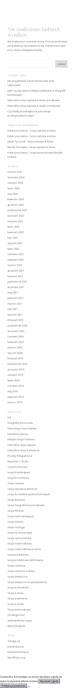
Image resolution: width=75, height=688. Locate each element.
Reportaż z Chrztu (18, 461)
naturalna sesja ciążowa (22, 445)
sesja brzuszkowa (18, 477)
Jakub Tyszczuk (16, 141)
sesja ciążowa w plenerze (22, 489)
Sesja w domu (16, 593)
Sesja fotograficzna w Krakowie (26, 505)
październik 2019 (17, 364)
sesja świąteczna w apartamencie (27, 582)
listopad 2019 (15, 358)
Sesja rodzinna (16, 565)
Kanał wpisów (16, 646)
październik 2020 (17, 325)
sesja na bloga (16, 527)
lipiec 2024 (13, 188)
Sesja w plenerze (18, 598)
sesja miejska (15, 521)
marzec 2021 (15, 303)
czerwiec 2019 (16, 385)
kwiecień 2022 (16, 259)
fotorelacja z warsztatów (22, 428)
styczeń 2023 (15, 243)
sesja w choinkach (18, 587)
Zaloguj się (14, 641)
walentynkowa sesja (20, 620)
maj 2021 (13, 292)
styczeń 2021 (15, 314)
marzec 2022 (15, 265)
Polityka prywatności (13, 685)
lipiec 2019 (13, 380)
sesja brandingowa (19, 472)
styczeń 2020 (15, 353)
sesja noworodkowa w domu (24, 549)
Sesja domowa (16, 499)
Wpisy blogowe (16, 626)
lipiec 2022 (13, 248)
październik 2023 (17, 210)
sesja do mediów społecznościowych (29, 494)
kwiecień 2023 (16, 232)
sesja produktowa (18, 554)
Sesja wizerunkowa (19, 609)
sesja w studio (16, 604)
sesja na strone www (20, 532)
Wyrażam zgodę (49, 681)
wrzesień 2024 (16, 177)
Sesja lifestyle (16, 510)
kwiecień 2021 (16, 298)
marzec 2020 (15, 347)
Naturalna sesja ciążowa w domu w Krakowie (34, 100)
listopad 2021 (15, 276)
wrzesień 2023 (16, 215)
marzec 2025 (15, 171)
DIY (9, 417)
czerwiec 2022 (16, 254)
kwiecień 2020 (16, 342)
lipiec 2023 (13, 226)
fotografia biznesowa (20, 423)
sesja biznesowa (17, 466)
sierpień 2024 (15, 182)
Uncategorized (16, 615)
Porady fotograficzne (20, 456)
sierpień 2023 (15, 221)
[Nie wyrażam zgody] (28, 686)
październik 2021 (17, 281)
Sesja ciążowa (16, 483)
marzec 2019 (15, 402)
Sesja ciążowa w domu (43, 130)
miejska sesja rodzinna (21, 439)
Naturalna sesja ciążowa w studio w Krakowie (34, 105)
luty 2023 (13, 237)
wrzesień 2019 (16, 369)
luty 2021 (13, 309)
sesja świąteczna (17, 576)
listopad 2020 (15, 320)
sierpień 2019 (15, 375)
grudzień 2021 (16, 270)
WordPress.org (16, 657)
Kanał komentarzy (18, 652)
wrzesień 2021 (16, 287)
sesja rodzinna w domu (21, 571)
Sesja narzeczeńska (19, 538)
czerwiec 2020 (16, 336)
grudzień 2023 (16, 204)
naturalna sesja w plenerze (24, 450)
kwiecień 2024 (16, 199)
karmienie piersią (18, 434)
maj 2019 (13, 391)
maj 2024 (13, 194)
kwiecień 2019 (16, 397)
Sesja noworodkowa (20, 543)
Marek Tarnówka (17, 147)
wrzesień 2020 (16, 331)
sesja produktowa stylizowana (25, 560)
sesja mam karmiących (21, 516)
